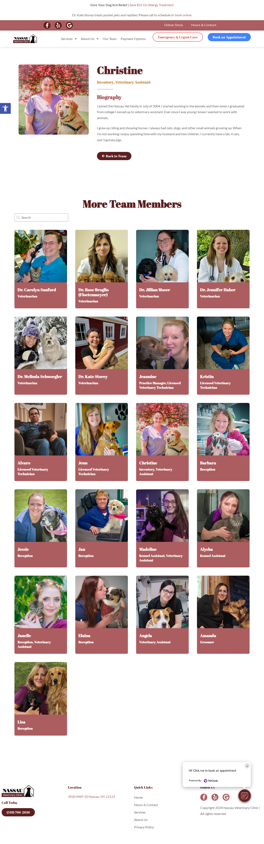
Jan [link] (81, 549)
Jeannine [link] (147, 376)
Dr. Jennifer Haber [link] (218, 289)
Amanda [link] (208, 635)
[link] (5, 108)
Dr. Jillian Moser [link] (154, 289)
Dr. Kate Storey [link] (93, 376)
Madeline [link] (148, 549)
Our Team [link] (110, 39)
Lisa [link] (21, 722)
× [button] (247, 765)
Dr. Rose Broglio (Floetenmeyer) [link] (93, 292)
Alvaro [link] (24, 463)
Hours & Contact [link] (203, 25)
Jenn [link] (82, 463)
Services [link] (67, 39)
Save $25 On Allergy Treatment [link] (152, 5)
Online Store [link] (173, 25)
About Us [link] (87, 39)
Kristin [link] (207, 376)
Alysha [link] (206, 549)
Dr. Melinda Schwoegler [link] (40, 376)
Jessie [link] (23, 549)
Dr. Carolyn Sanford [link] (37, 289)
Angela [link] (145, 635)
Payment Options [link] (133, 39)
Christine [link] (148, 463)
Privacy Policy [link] (144, 827)
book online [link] (183, 15)
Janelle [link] (24, 635)
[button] (244, 795)
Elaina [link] (84, 635)
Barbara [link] (208, 463)
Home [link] (138, 797)
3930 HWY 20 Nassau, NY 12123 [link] (91, 796)
